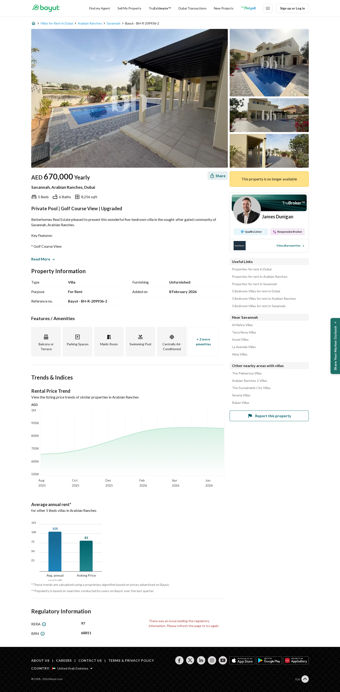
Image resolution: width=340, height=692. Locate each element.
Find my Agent (99, 8)
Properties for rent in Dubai (252, 269)
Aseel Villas (240, 339)
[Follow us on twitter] (190, 660)
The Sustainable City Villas (251, 388)
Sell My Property (129, 8)
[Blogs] (248, 8)
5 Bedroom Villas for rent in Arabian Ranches (264, 298)
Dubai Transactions (193, 8)
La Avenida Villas (244, 347)
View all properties (288, 245)
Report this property (273, 416)
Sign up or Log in (292, 8)
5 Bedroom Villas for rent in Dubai (256, 291)
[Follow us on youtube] (223, 660)
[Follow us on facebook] (179, 660)
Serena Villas (241, 395)
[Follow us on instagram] (212, 660)
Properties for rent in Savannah (254, 284)
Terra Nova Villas (244, 332)
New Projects (224, 8)
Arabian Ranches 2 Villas (249, 381)
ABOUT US (40, 660)
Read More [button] (40, 259)
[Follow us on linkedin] (201, 660)
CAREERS (64, 660)
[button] (335, 346)
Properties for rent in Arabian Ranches (259, 276)
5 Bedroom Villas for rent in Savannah (259, 306)
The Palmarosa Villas (247, 373)
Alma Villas (239, 354)
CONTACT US (90, 660)
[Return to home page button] (45, 8)
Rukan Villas (240, 403)
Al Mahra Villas (242, 325)
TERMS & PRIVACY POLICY (131, 660)
